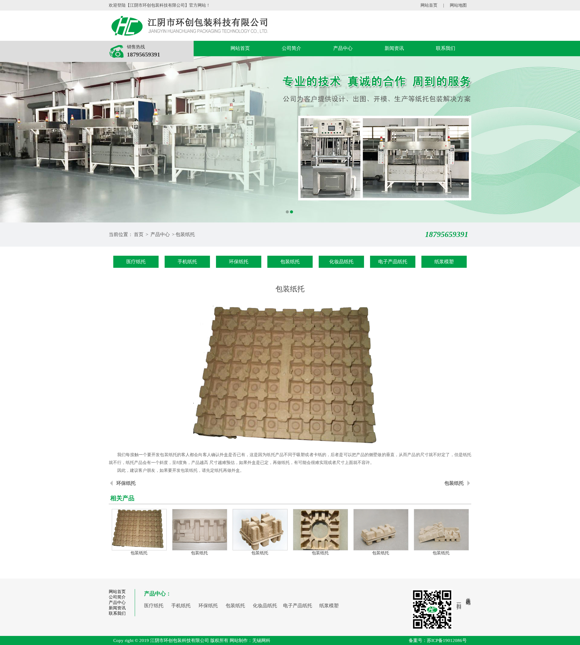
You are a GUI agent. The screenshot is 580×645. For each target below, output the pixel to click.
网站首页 (428, 5)
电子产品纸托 (392, 261)
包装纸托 (185, 234)
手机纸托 (187, 261)
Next (569, 139)
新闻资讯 (394, 48)
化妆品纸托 (341, 261)
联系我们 (445, 48)
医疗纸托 (136, 261)
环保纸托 (238, 261)
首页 (138, 234)
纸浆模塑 (444, 261)
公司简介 (291, 48)
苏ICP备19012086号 (447, 640)
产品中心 (343, 48)
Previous (10, 139)
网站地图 (458, 5)
